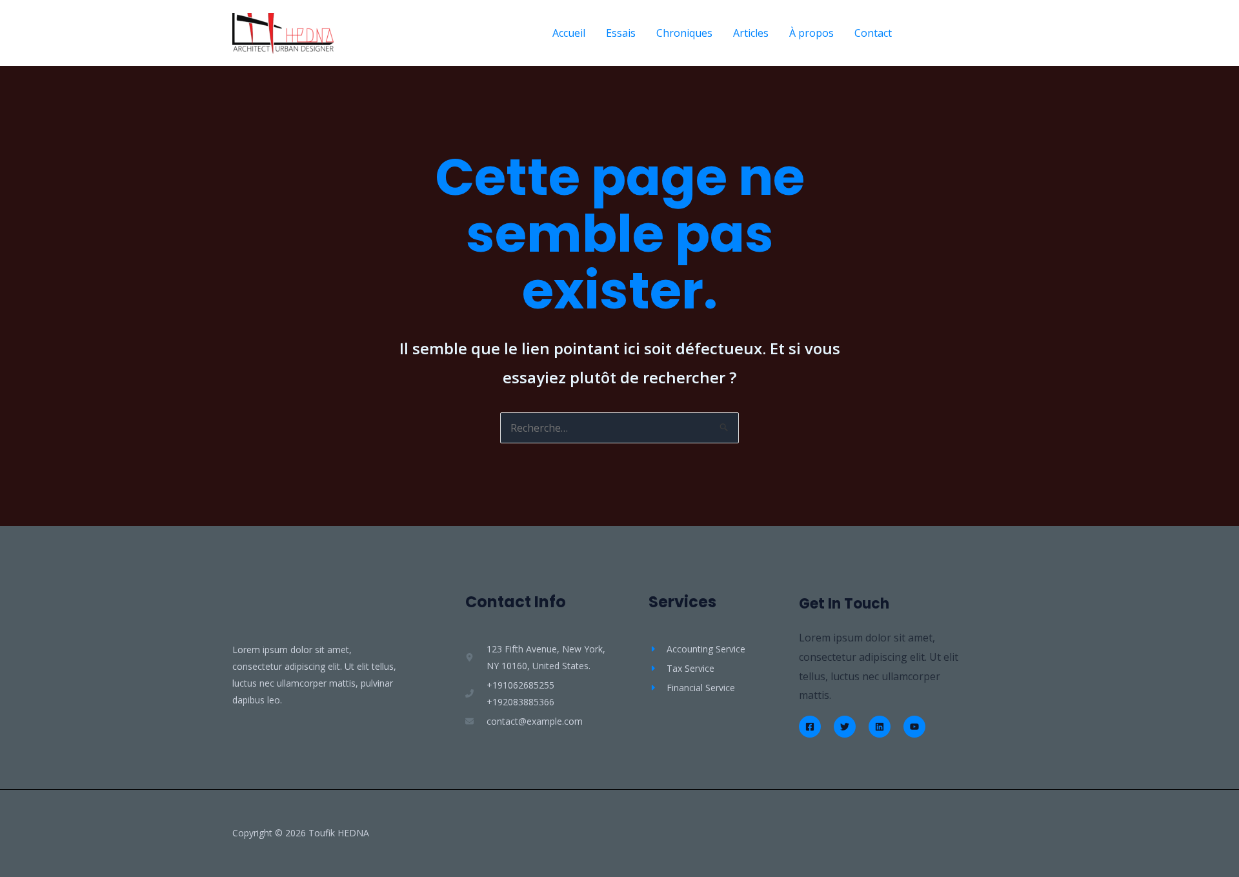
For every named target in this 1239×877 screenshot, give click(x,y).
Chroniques (684, 33)
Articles (751, 33)
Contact (873, 33)
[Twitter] (845, 727)
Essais (621, 33)
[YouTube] (914, 727)
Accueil (568, 33)
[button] (961, 33)
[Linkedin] (880, 727)
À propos (811, 33)
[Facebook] (810, 727)
